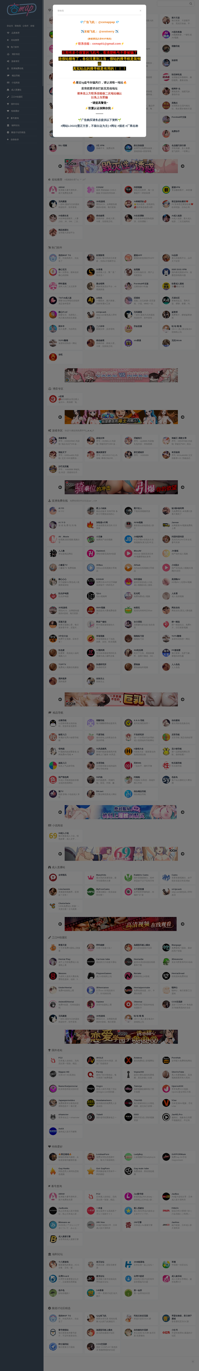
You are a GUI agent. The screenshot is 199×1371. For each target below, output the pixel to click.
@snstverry (106, 31)
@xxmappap (106, 22)
